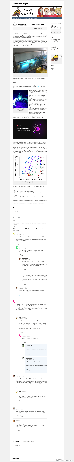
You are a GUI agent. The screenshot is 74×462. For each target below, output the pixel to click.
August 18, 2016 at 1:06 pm (23, 288)
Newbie (30, 74)
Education (56, 41)
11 (54, 31)
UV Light (41, 223)
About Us (17, 18)
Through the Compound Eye (42, 226)
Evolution (52, 42)
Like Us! (52, 65)
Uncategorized (55, 52)
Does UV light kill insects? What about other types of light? (29, 24)
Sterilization (38, 223)
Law (56, 44)
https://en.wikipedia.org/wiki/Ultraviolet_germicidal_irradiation (29, 328)
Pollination (52, 49)
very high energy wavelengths (37, 112)
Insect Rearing (53, 44)
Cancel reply (32, 441)
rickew (17, 420)
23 (51, 33)
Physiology (21, 223)
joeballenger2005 (24, 25)
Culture (53, 39)
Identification (59, 43)
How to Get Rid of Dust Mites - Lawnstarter (22, 436)
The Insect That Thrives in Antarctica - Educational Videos (24, 433)
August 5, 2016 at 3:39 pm (22, 248)
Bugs (27, 223)
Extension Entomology (58, 42)
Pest (31, 223)
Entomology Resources (23, 18)
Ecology (57, 40)
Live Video (58, 44)
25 (54, 33)
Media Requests (30, 18)
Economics (52, 41)
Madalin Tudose (19, 408)
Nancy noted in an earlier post (37, 117)
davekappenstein (25, 441)
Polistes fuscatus (25, 258)
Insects (30, 223)
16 (51, 32)
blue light (36, 103)
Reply (19, 244)
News (58, 46)
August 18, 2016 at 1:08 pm (26, 259)
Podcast (60, 48)
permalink (15, 224)
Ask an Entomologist (20, 3)
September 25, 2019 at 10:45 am (20, 421)
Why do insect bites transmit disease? (18, 226)
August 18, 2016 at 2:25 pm (26, 336)
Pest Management (56, 46)
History (55, 43)
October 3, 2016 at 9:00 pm (30, 359)
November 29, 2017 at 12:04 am (23, 392)
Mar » (60, 34)
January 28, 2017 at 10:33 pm (20, 376)
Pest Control (34, 223)
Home (14, 18)
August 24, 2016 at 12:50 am (30, 346)
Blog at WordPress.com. (59, 459)
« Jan (51, 34)
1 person (20, 387)
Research (56, 49)
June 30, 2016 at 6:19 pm (19, 302)
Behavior (53, 38)
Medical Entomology (53, 46)
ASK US (35, 18)
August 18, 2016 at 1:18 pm (23, 318)
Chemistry (58, 38)
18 (54, 32)
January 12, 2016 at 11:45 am (20, 234)
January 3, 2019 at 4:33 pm (26, 273)
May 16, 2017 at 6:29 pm (19, 409)
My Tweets (52, 69)
